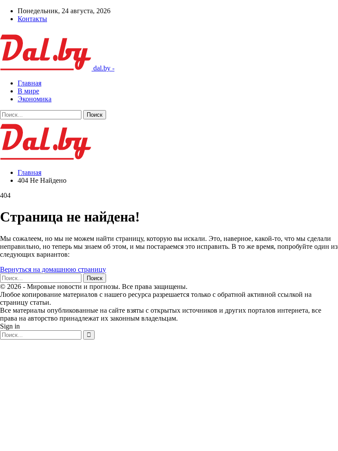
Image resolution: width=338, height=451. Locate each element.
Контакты (32, 18)
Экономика (34, 99)
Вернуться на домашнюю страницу (53, 269)
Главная (29, 83)
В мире (28, 91)
